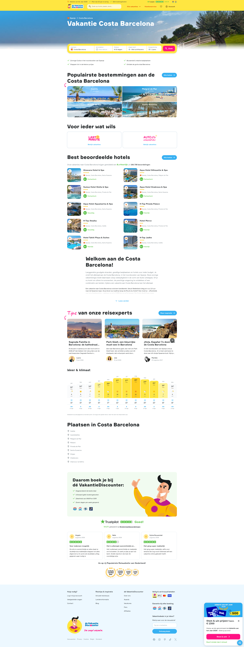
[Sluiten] (238, 621)
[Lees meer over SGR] (176, 2)
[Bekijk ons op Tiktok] (170, 639)
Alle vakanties (132, 6)
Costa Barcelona (86, 18)
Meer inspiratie (166, 313)
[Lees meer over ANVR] (173, 2)
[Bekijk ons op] (159, 639)
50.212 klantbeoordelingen (130, 527)
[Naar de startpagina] (75, 6)
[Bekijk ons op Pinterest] (164, 639)
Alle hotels (168, 75)
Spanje (73, 18)
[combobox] (104, 6)
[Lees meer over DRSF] (91, 509)
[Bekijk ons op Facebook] (154, 639)
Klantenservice (150, 6)
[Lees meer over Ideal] (85, 509)
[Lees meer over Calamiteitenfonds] (164, 608)
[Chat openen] (239, 642)
